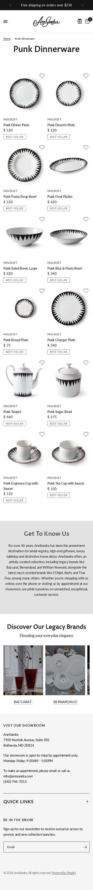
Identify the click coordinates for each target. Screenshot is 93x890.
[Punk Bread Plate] (24, 308)
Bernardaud (65, 702)
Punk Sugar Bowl (59, 412)
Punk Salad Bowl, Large (20, 268)
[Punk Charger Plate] (68, 308)
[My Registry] (80, 21)
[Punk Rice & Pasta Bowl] (68, 237)
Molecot (10, 119)
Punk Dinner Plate (16, 125)
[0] (87, 21)
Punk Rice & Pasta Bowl (64, 268)
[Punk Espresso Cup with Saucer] (24, 452)
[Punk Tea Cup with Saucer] (68, 452)
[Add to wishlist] (42, 76)
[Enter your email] (85, 847)
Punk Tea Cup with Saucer (65, 483)
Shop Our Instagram (49, 5)
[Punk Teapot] (24, 380)
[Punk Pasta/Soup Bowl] (24, 165)
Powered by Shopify (64, 873)
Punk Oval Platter (60, 196)
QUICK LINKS (18, 801)
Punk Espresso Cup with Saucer (20, 485)
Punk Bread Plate (15, 340)
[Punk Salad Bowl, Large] (24, 237)
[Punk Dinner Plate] (24, 93)
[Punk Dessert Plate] (68, 93)
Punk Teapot (12, 412)
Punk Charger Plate (61, 340)
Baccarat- (23, 702)
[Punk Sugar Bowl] (68, 380)
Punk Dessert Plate (61, 125)
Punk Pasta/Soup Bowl (19, 196)
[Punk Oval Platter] (68, 165)
